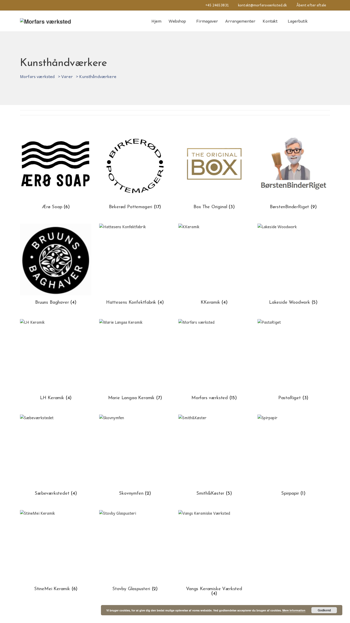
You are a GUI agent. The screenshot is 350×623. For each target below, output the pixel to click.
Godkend (324, 610)
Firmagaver (207, 20)
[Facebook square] (30, 5)
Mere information (293, 610)
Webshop (177, 20)
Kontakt (270, 20)
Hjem (156, 20)
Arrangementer (240, 20)
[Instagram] (21, 5)
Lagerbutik (298, 20)
